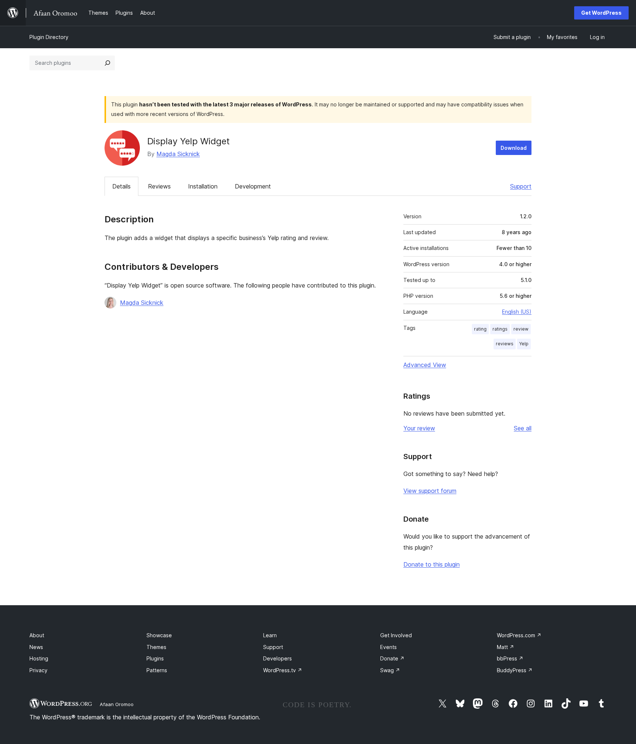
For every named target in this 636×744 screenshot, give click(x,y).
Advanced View (424, 365)
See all (522, 428)
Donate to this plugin (431, 564)
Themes (156, 647)
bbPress (510, 658)
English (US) (516, 311)
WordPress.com (519, 635)
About (36, 635)
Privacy (38, 670)
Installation (203, 186)
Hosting (38, 658)
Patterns (156, 670)
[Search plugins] (107, 63)
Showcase (159, 635)
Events (388, 647)
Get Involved (396, 635)
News (36, 647)
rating (480, 329)
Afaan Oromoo (117, 704)
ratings (500, 329)
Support (520, 186)
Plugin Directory (48, 37)
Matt (505, 647)
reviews (504, 343)
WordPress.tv (282, 670)
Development (253, 186)
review (521, 329)
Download (514, 148)
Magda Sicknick (178, 154)
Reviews (159, 186)
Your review (419, 428)
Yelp (524, 343)
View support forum (429, 490)
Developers (277, 658)
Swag (390, 670)
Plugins (155, 658)
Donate (392, 658)
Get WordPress (601, 13)
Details (121, 186)
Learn (270, 635)
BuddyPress (515, 670)
